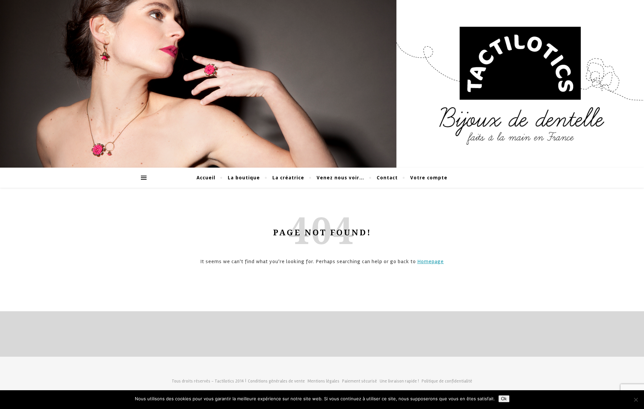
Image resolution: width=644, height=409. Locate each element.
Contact (387, 177)
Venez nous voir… (340, 177)
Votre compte (428, 177)
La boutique (244, 177)
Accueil (206, 177)
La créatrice (288, 177)
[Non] (635, 399)
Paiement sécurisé (359, 381)
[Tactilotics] (322, 84)
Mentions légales (323, 381)
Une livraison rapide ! (399, 381)
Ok (504, 398)
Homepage (430, 261)
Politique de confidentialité (447, 381)
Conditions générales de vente (276, 381)
